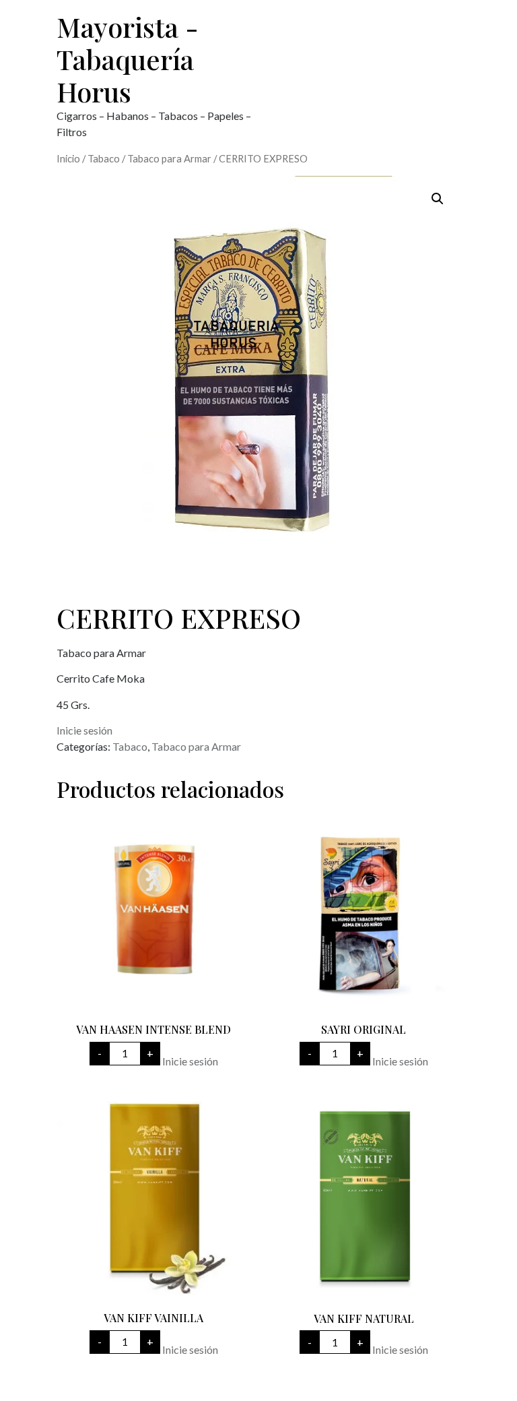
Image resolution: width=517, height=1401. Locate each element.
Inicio (68, 158)
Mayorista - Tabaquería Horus (128, 59)
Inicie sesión (84, 730)
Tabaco (104, 158)
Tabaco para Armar (169, 158)
